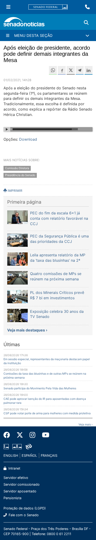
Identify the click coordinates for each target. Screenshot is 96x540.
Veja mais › (86, 424)
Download (28, 139)
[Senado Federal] (48, 7)
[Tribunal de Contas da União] (28, 446)
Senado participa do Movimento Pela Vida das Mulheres (39, 388)
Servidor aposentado (19, 491)
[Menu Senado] (8, 7)
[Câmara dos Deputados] (6, 446)
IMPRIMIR (14, 190)
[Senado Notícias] (24, 23)
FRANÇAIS (49, 455)
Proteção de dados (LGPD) (24, 508)
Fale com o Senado (23, 515)
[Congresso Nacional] (17, 446)
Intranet (13, 468)
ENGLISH (10, 455)
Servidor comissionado (21, 484)
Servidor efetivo (15, 478)
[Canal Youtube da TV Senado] (44, 435)
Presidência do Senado (20, 175)
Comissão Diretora (17, 168)
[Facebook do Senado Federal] (8, 435)
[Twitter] (19, 435)
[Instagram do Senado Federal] (32, 435)
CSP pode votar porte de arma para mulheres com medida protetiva (47, 413)
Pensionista (12, 498)
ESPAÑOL (29, 455)
